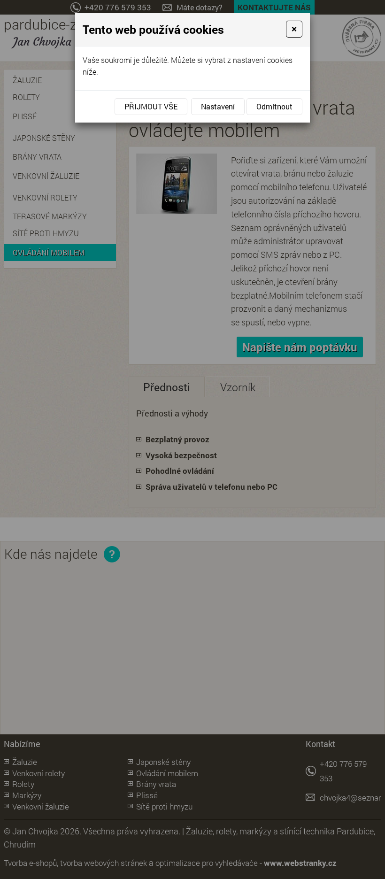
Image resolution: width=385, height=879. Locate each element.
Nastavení (218, 106)
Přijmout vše (150, 106)
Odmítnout (274, 106)
